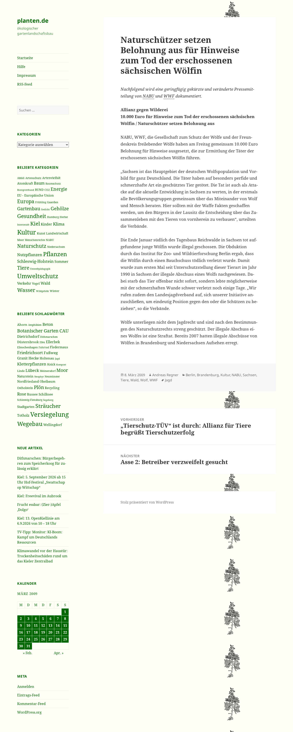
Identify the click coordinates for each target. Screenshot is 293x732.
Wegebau (29, 424)
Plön (39, 387)
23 (21, 639)
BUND (39, 190)
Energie (59, 189)
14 (58, 625)
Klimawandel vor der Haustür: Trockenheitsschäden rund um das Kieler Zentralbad (42, 556)
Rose (21, 394)
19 (43, 632)
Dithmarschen (49, 336)
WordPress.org (29, 712)
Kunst (41, 233)
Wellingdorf (52, 424)
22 (65, 632)
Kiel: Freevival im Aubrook (39, 496)
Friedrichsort (30, 352)
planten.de (32, 20)
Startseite (25, 58)
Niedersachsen (56, 246)
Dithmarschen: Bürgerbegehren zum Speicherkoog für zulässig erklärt (41, 463)
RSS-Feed (24, 84)
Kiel (35, 223)
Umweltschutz (37, 276)
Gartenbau (28, 208)
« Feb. (27, 653)
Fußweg (51, 352)
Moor (62, 370)
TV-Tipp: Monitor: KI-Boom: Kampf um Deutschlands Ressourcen (39, 537)
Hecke (34, 358)
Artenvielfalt (51, 178)
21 (58, 632)
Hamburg (53, 217)
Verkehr (24, 283)
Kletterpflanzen (31, 364)
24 (28, 639)
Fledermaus (59, 347)
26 (43, 639)
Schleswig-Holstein (35, 261)
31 (28, 646)
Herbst (64, 217)
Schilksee (46, 394)
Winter (54, 291)
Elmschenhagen (27, 347)
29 (65, 639)
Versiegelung (49, 414)
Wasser (26, 289)
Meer (20, 240)
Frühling (40, 202)
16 (21, 632)
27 (50, 639)
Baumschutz (53, 183)
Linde (21, 371)
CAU (64, 331)
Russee (32, 394)
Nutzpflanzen (29, 254)
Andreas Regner (165, 375)
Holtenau (47, 358)
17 (28, 632)
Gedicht (45, 209)
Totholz (23, 415)
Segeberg (48, 399)
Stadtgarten (26, 406)
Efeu (42, 342)
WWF (168, 96)
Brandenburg (208, 375)
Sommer (61, 261)
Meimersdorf (48, 371)
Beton (47, 324)
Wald (45, 283)
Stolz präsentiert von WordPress (147, 502)
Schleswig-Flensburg (29, 400)
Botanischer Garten (38, 331)
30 (21, 646)
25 (36, 639)
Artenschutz (33, 178)
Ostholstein (25, 388)
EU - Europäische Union (35, 195)
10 (28, 625)
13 (50, 625)
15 (65, 625)
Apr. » (58, 653)
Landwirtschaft (57, 233)
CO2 (47, 190)
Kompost (61, 364)
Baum (39, 183)
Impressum (26, 75)
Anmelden (25, 686)
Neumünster (52, 376)
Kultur (26, 232)
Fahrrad (44, 347)
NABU (50, 240)
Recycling (52, 388)
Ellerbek (53, 342)
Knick (51, 364)
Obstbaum (47, 381)
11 (36, 625)
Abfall (20, 178)
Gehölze (60, 208)
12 (43, 625)
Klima (59, 224)
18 (36, 632)
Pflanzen (55, 254)
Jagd (57, 358)
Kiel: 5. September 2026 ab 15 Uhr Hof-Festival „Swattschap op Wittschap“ (41, 482)
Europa (25, 201)
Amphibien (35, 325)
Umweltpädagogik (40, 268)
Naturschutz (31, 245)
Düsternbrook (28, 342)
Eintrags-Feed (28, 695)
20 (50, 632)
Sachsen (249, 375)
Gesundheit (31, 215)
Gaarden (52, 202)
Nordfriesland (28, 381)
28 (58, 639)
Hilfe (21, 66)
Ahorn (22, 324)
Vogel (36, 283)
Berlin (190, 375)
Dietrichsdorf (28, 336)
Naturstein (25, 376)
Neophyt (39, 376)
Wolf (144, 380)
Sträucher (48, 405)
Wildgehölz (42, 291)
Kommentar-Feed (31, 703)
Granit (22, 358)
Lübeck (32, 370)
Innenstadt (23, 224)
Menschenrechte (35, 240)
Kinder (46, 224)
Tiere (23, 268)
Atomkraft (25, 183)
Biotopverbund (25, 189)
